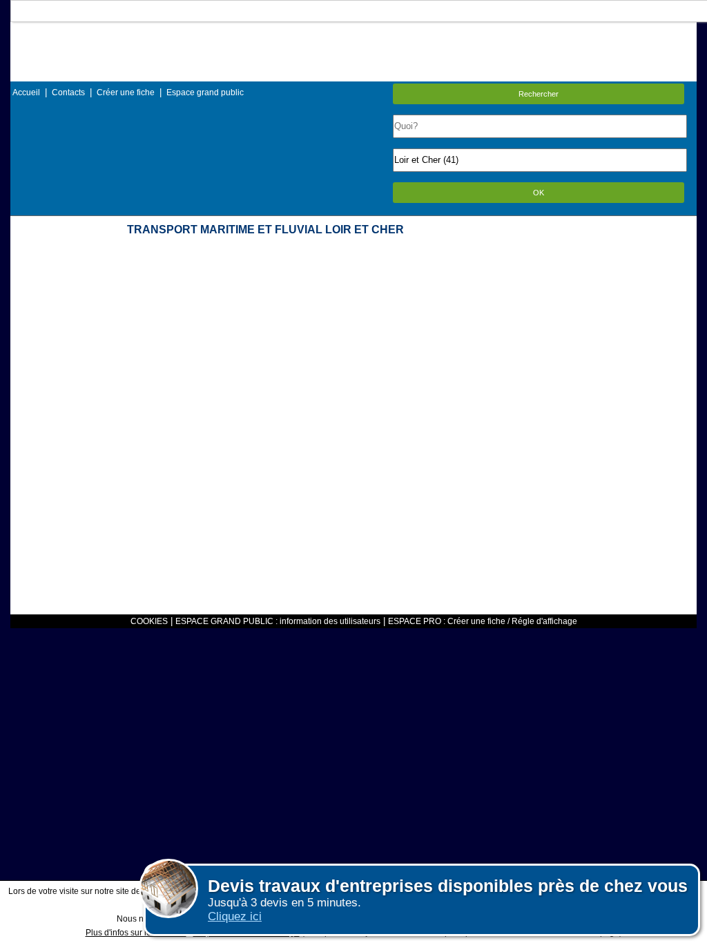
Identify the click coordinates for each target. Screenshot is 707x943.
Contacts (68, 92)
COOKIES (149, 621)
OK (538, 192)
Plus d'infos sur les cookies (136, 932)
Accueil (26, 92)
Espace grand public (205, 92)
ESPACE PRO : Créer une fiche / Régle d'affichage (482, 621)
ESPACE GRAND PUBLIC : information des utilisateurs (277, 621)
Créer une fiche (126, 92)
